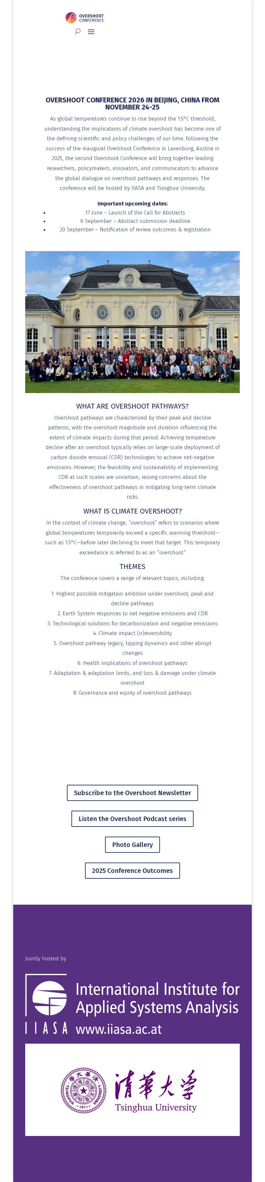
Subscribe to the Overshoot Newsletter (132, 793)
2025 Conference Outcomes (132, 871)
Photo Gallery (132, 845)
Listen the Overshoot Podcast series (132, 819)
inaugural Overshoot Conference (120, 148)
